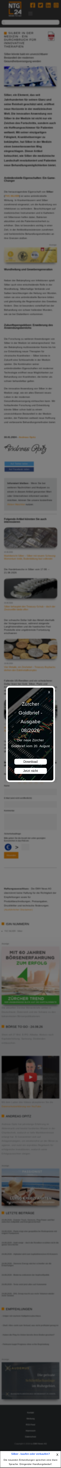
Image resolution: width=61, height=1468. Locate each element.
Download (30, 761)
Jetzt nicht (30, 771)
